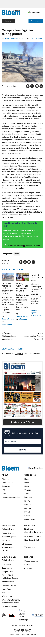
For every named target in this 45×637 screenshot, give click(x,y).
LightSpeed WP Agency (28, 634)
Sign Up (22, 450)
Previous (7, 333)
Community (35, 21)
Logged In (19, 353)
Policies (30, 625)
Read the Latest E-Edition (22, 422)
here (15, 233)
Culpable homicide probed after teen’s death (7, 288)
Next (39, 333)
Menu (5, 21)
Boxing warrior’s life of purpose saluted (22, 287)
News (23, 38)
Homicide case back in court (37, 277)
